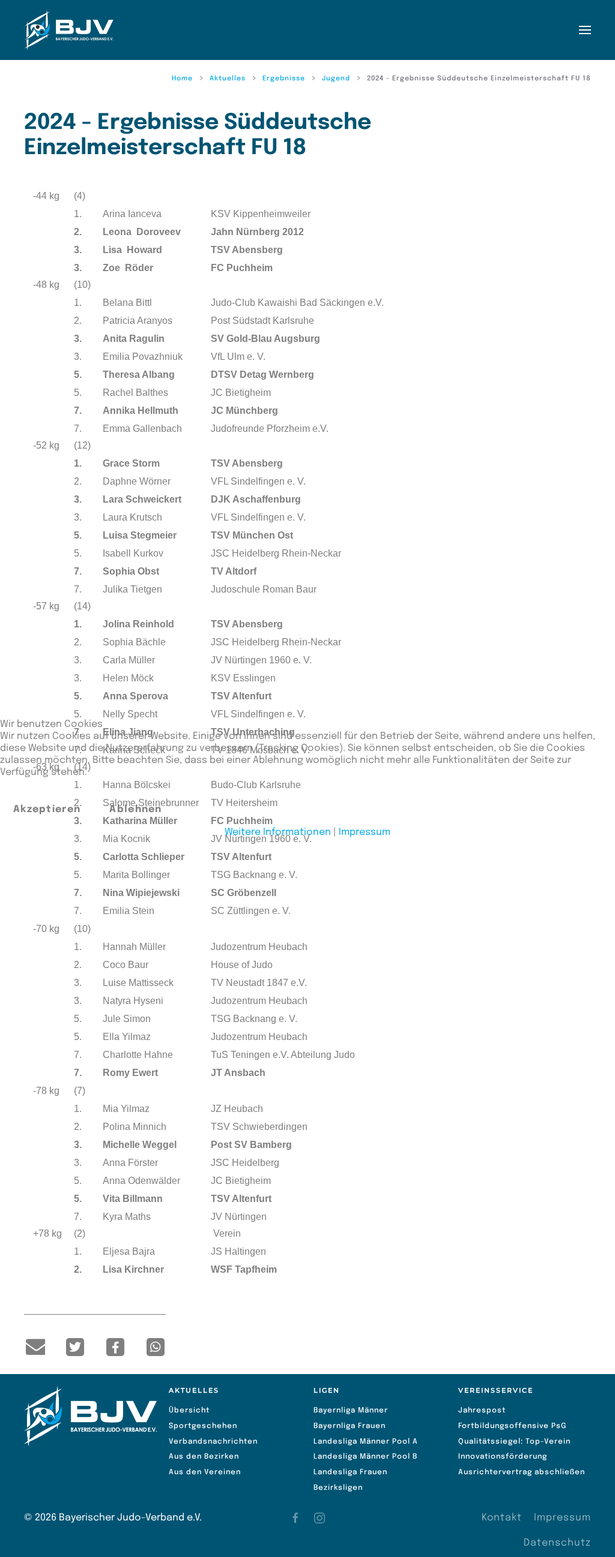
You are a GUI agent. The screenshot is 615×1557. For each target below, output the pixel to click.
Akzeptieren (46, 809)
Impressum (364, 832)
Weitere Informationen (278, 832)
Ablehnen (135, 809)
